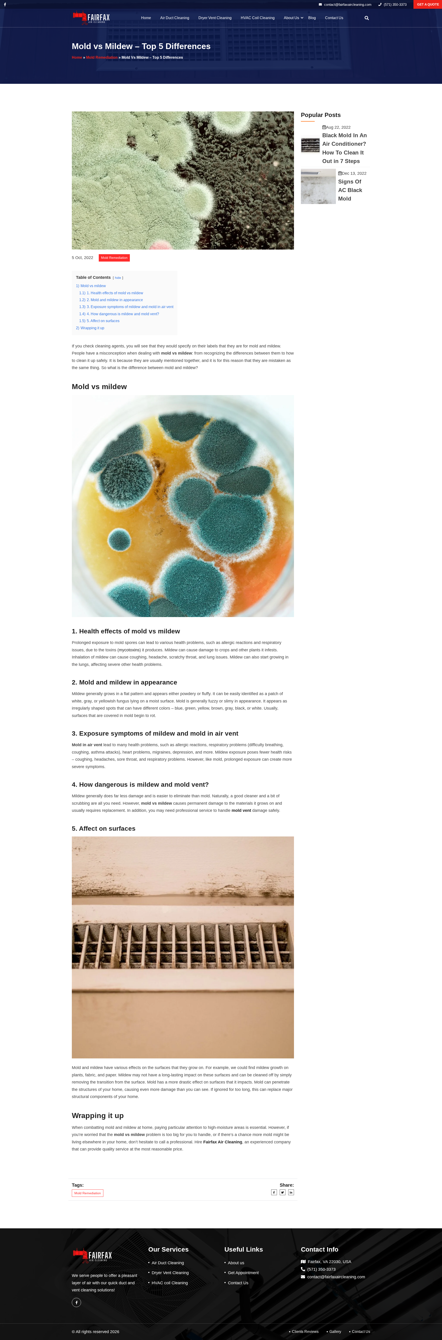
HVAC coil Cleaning (258, 18)
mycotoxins (129, 650)
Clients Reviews (305, 1332)
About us (291, 18)
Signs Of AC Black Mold (350, 190)
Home (146, 18)
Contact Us (334, 18)
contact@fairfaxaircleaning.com (348, 4)
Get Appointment (243, 1272)
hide (118, 278)
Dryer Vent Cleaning (215, 18)
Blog (312, 18)
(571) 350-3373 (395, 4)
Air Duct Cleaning (174, 18)
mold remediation (102, 57)
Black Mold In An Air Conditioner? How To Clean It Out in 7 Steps (344, 148)
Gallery (335, 1332)
